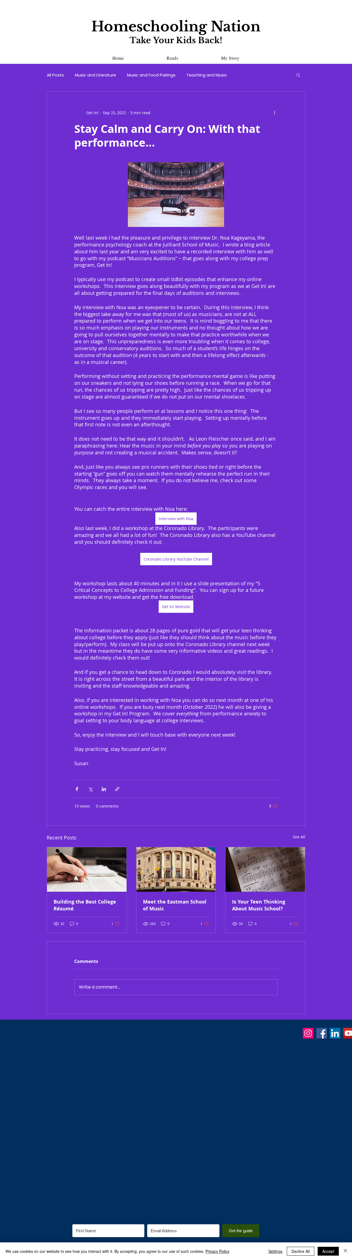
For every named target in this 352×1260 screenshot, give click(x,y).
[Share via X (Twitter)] (90, 789)
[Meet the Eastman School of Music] (176, 869)
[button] (298, 75)
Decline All (301, 1251)
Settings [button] (275, 1251)
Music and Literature (95, 75)
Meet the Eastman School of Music (175, 905)
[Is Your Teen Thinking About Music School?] (265, 869)
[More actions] (274, 112)
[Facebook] (321, 1033)
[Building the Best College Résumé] (87, 869)
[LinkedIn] (335, 1033)
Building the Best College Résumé (85, 905)
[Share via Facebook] (76, 789)
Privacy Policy (217, 1251)
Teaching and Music (206, 75)
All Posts (55, 75)
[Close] (345, 1251)
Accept (328, 1251)
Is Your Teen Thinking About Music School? (258, 905)
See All (299, 836)
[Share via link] (117, 789)
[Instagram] (308, 1033)
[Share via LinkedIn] (103, 789)
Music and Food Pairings (151, 75)
